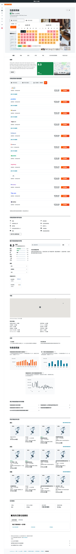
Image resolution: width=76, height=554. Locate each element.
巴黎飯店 (51, 527)
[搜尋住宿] (2, 10)
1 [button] (48, 31)
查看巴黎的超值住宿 (66, 446)
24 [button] (27, 40)
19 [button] (33, 37)
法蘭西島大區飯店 (31, 551)
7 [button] (45, 34)
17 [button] (27, 37)
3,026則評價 (17, 13)
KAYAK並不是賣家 (14, 541)
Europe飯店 (20, 551)
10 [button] (27, 34)
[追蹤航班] (2, 21)
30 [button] (24, 42)
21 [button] (45, 40)
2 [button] (24, 31)
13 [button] (36, 34)
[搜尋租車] (2, 13)
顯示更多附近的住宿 (66, 422)
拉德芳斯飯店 (37, 551)
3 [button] (27, 31)
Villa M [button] (26, 436)
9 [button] (24, 34)
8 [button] (48, 34)
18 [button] (30, 37)
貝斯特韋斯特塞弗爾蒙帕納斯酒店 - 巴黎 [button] (63, 461)
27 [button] (36, 40)
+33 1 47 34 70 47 (13, 16)
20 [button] (36, 37)
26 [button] (33, 40)
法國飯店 (25, 551)
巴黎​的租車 (33, 527)
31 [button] (54, 42)
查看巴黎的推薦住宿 (66, 471)
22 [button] (21, 40)
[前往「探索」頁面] (2, 19)
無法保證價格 (25, 537)
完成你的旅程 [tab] (14, 519)
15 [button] (21, 37)
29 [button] (21, 42)
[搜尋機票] (2, 8)
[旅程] (2, 25)
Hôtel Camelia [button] (13, 436)
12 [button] (33, 34)
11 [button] (30, 34)
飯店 (16, 551)
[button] (74, 1)
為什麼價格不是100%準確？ (17, 545)
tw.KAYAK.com (12, 551)
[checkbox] (16, 280)
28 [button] (18, 42)
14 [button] (45, 37)
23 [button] (24, 40)
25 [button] (30, 40)
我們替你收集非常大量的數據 (17, 543)
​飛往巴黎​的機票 (15, 527)
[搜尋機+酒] (2, 15)
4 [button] (30, 31)
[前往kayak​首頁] (8, 4)
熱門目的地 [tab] (21, 519)
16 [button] (24, 37)
